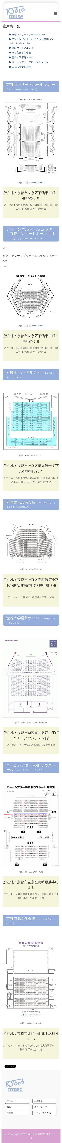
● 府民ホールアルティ (21, 47)
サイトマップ (40, 1107)
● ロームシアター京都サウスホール (28, 62)
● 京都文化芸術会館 (20, 52)
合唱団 (10, 1112)
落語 (9, 1107)
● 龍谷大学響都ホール (21, 57)
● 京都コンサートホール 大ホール (27, 34)
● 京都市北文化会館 (20, 66)
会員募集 (38, 1101)
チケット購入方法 (42, 1112)
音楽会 (10, 1101)
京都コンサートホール (34, 182)
